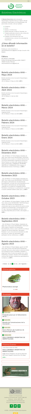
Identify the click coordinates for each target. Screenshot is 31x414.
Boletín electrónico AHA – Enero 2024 (14, 136)
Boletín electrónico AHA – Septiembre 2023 (14, 219)
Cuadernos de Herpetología (15, 395)
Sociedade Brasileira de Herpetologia (15, 400)
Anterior (5, 264)
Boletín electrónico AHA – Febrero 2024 (14, 121)
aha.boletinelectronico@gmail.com (10, 50)
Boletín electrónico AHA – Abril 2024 (14, 88)
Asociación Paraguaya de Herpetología (15, 402)
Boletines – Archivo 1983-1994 (15, 399)
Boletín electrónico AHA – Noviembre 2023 (14, 174)
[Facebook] (11, 406)
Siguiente (23, 264)
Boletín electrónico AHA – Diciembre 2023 (14, 151)
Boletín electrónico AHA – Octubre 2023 (14, 197)
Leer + (21, 81)
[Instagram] (19, 406)
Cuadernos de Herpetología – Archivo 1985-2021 (15, 397)
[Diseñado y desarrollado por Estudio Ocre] (15, 413)
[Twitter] (15, 406)
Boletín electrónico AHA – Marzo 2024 (14, 106)
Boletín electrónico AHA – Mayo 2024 (14, 73)
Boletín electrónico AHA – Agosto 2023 (14, 242)
